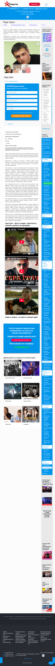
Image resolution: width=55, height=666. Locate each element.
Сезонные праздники (46, 633)
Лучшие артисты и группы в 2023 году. (46, 152)
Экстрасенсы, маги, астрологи (47, 402)
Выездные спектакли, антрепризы (46, 333)
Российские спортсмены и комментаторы (47, 328)
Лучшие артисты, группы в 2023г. (46, 156)
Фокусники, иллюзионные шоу (47, 391)
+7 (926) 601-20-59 (9, 654)
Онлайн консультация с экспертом (21, 340)
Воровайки (26, 424)
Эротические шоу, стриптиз (47, 454)
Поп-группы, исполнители (47, 169)
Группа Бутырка (27, 401)
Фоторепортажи (7, 642)
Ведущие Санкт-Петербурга (47, 348)
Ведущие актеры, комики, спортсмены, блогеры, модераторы (20, 639)
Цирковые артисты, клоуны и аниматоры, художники (47, 397)
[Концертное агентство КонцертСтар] (11, 4)
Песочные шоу (47, 387)
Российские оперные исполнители (47, 191)
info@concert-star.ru (9, 656)
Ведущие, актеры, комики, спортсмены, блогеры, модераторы (46, 265)
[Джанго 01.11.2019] (53, 660)
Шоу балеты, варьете (47, 450)
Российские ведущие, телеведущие (47, 305)
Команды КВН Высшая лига (47, 309)
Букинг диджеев (46, 361)
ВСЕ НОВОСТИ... (46, 128)
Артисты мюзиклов (46, 280)
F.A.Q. (4, 640)
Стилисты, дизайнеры (46, 470)
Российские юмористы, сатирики (46, 314)
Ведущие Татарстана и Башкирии (47, 353)
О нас (4, 634)
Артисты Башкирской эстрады (46, 203)
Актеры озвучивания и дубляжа (47, 358)
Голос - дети (46, 218)
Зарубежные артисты (45, 226)
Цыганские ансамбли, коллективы (46, 433)
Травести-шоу (47, 459)
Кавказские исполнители (47, 195)
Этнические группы (46, 437)
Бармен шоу (46, 376)
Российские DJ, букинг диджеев (47, 368)
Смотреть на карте (27, 658)
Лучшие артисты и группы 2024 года (46, 140)
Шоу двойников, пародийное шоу (47, 323)
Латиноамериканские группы (47, 428)
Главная (5, 24)
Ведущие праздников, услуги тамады (47, 299)
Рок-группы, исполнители (47, 180)
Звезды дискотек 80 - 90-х (47, 236)
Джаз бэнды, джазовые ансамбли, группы (47, 418)
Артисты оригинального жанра (46, 373)
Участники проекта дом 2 (47, 318)
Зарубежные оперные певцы (47, 253)
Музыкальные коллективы (45, 406)
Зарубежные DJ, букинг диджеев (47, 364)
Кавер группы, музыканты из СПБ (47, 442)
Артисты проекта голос (20, 634)
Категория (44, 473)
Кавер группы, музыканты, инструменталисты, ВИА (47, 411)
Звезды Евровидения (45, 462)
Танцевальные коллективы (45, 446)
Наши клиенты (6, 636)
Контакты (43, 640)
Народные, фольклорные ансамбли (47, 424)
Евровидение (47, 465)
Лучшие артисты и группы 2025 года (46, 143)
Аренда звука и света (46, 631)
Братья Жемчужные (10, 377)
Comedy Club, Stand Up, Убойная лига (47, 275)
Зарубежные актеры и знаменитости (47, 258)
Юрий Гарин (8, 424)
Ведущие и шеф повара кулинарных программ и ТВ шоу (47, 292)
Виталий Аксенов (27, 377)
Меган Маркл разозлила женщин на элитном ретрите (46, 92)
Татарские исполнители (47, 211)
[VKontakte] (27, 17)
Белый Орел (8, 401)
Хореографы (47, 457)
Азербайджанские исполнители (47, 199)
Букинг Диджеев (19, 642)
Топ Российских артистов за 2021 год (46, 148)
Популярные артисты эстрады (18, 24)
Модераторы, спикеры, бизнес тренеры (47, 338)
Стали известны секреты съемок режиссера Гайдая (46, 117)
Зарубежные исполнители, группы (47, 231)
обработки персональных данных (27, 112)
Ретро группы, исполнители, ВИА (47, 176)
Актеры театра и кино (47, 271)
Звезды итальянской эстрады (47, 241)
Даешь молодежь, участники (46, 344)
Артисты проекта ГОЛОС (46, 215)
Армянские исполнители (47, 208)
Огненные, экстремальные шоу (47, 384)
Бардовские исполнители (47, 186)
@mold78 (47, 56)
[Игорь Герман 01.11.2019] (1, 660)
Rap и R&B (46, 172)
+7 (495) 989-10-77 (22, 347)
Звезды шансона (33, 24)
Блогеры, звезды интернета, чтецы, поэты (47, 285)
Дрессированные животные (47, 379)
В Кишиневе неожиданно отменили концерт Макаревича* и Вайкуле (47, 104)
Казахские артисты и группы (46, 164)
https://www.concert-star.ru (21, 616)
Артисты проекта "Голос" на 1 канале (47, 222)
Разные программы (47, 467)
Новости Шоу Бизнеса (8, 633)
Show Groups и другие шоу (47, 246)
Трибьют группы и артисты (47, 249)
